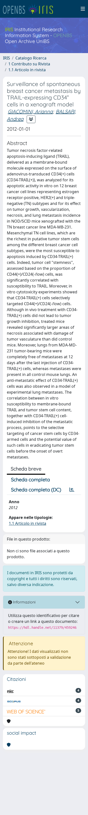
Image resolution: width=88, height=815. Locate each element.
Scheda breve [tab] (26, 469)
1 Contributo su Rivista (29, 64)
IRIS (6, 58)
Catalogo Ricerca (30, 58)
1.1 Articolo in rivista (27, 69)
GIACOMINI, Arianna (30, 111)
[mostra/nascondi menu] (83, 8)
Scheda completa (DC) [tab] (36, 489)
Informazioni (23, 602)
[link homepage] (30, 9)
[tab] (71, 490)
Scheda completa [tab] (30, 479)
